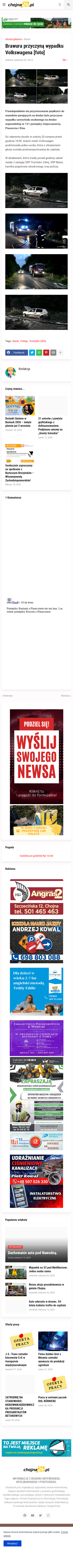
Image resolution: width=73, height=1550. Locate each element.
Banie (27, 39)
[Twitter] (32, 353)
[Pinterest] (46, 353)
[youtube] (33, 1515)
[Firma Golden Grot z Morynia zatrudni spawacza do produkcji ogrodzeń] (53, 1341)
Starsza (65, 695)
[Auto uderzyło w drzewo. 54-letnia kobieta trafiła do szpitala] (16, 1306)
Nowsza (8, 695)
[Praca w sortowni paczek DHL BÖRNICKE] (53, 1384)
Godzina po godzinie (31, 855)
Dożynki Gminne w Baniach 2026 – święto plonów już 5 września (18, 422)
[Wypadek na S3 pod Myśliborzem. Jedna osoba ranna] (16, 1272)
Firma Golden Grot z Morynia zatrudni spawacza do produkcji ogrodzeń (51, 1359)
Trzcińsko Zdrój (37, 341)
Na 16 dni (48, 855)
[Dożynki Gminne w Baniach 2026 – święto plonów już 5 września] (20, 405)
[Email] (53, 353)
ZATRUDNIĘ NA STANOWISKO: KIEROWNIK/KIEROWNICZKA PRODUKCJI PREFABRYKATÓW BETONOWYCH (19, 1407)
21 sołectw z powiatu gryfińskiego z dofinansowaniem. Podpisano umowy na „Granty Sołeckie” (50, 426)
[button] (4, 5)
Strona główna (13, 39)
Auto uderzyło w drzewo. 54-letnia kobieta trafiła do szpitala (47, 1303)
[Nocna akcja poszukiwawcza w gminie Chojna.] (16, 1289)
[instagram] (48, 1515)
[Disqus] (36, 549)
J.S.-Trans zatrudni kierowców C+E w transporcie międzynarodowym (16, 1359)
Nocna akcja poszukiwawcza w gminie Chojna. (46, 1286)
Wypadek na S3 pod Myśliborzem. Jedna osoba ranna (48, 1269)
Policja (24, 341)
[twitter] (40, 1515)
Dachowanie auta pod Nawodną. (32, 1253)
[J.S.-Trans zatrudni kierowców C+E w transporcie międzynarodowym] (20, 1341)
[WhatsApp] (39, 353)
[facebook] (25, 1515)
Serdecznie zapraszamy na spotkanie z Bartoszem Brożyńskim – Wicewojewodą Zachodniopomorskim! (19, 473)
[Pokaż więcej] (60, 353)
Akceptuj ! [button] (12, 1543)
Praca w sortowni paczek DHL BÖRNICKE (52, 1399)
